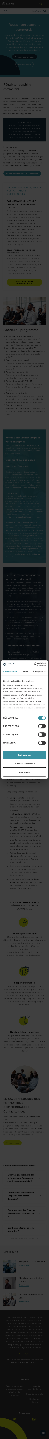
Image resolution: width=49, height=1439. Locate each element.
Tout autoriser (24, 755)
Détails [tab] (25, 671)
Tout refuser (24, 772)
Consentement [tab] (10, 671)
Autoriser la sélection (24, 764)
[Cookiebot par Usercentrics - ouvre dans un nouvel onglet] (34, 664)
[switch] (42, 726)
